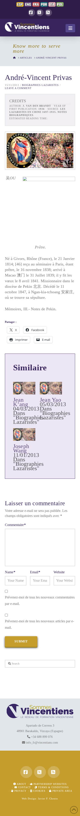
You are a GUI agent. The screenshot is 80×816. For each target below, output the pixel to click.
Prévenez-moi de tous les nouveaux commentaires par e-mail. (40, 600)
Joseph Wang (21, 448)
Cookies (38, 790)
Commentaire (15, 525)
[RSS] (48, 12)
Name (10, 572)
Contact (24, 787)
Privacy (20, 790)
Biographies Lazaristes (40, 85)
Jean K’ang (20, 402)
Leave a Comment (18, 88)
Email (35, 572)
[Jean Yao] (51, 388)
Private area (62, 790)
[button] (70, 28)
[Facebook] (31, 12)
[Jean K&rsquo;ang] (24, 388)
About (21, 784)
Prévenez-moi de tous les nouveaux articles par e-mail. (39, 624)
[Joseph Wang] (24, 434)
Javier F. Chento (48, 798)
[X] (40, 12)
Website (59, 572)
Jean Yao (50, 400)
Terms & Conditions (53, 787)
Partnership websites (50, 784)
